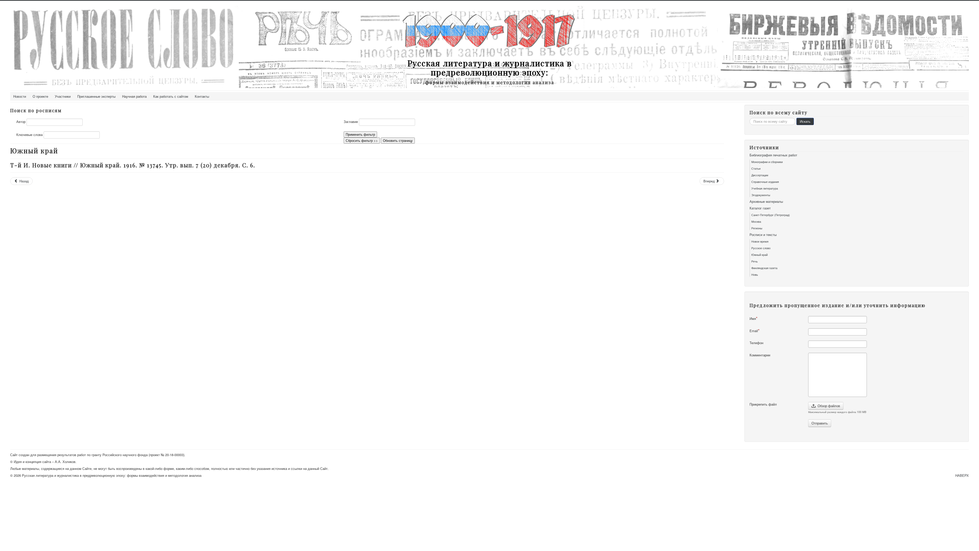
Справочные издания (765, 182)
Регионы (756, 228)
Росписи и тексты (763, 234)
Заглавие (351, 121)
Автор (20, 121)
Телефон (756, 343)
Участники (63, 96)
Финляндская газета (764, 268)
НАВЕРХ (962, 475)
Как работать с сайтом (170, 96)
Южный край (759, 255)
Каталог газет (760, 208)
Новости (19, 96)
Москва (756, 221)
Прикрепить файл (763, 404)
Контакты (202, 96)
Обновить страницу (398, 140)
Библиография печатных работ (773, 155)
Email (754, 330)
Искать (805, 121)
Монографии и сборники (767, 162)
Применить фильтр (360, 134)
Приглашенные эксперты (96, 96)
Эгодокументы (760, 195)
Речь (754, 261)
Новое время (759, 241)
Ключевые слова (29, 134)
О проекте (40, 96)
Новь (754, 274)
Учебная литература (764, 188)
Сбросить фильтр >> (362, 140)
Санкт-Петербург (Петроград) (770, 215)
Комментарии (760, 355)
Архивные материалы (766, 201)
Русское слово (760, 248)
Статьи (756, 168)
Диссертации (759, 175)
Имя (753, 318)
